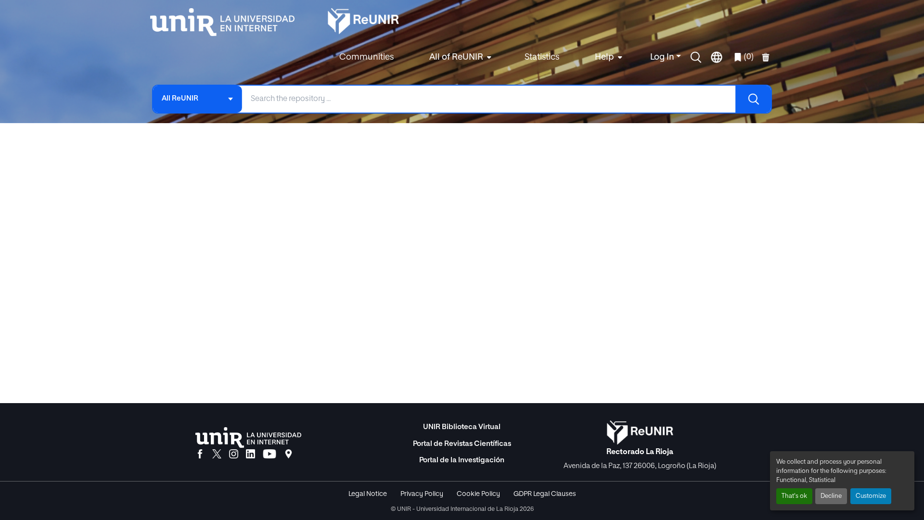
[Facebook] (200, 454)
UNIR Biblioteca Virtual (461, 427)
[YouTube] (269, 454)
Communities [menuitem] (366, 57)
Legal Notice (367, 494)
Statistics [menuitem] (542, 57)
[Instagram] (233, 454)
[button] (696, 57)
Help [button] (604, 57)
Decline (831, 496)
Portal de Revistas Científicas (462, 443)
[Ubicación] (288, 454)
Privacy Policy (421, 494)
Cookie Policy (478, 494)
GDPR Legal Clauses (544, 494)
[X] (216, 454)
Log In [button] (663, 57)
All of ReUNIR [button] (456, 57)
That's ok (794, 496)
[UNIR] (248, 437)
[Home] (227, 22)
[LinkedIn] (250, 454)
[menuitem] (459, 57)
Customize (871, 496)
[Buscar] (753, 99)
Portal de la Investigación (461, 460)
